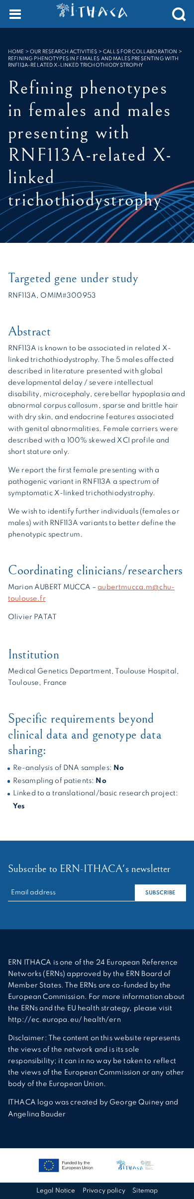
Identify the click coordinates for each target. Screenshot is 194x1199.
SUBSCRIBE (160, 893)
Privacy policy (104, 1191)
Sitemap (145, 1191)
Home (16, 51)
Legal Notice (56, 1191)
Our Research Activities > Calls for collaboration (103, 51)
